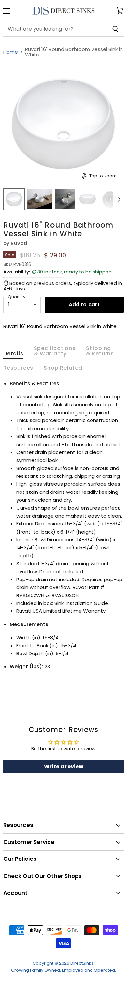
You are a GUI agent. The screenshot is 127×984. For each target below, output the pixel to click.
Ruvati (19, 243)
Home (10, 52)
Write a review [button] (63, 766)
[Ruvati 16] (14, 199)
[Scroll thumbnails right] (118, 199)
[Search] (115, 29)
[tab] (13, 355)
